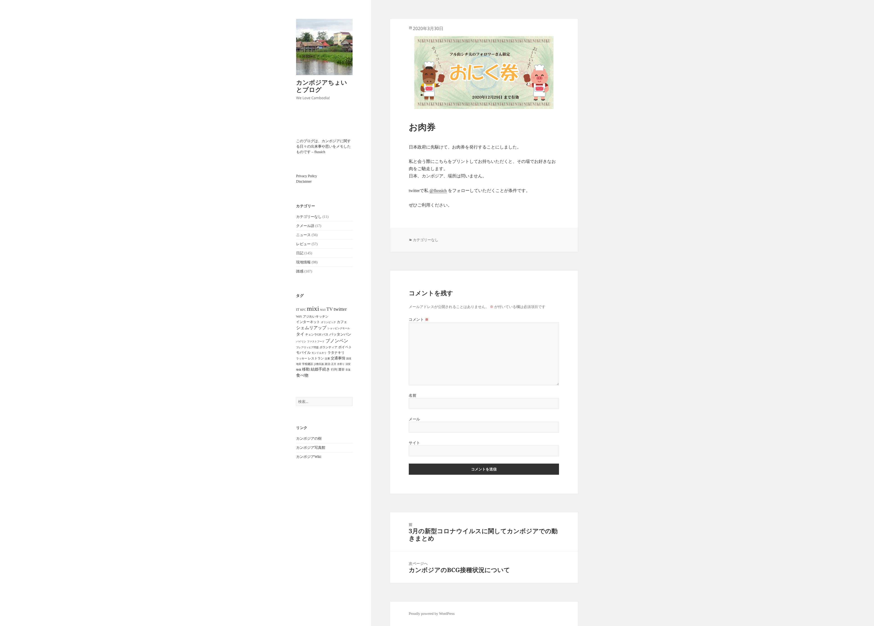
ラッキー (301, 358)
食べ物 (302, 375)
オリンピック (328, 322)
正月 (333, 364)
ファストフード (316, 341)
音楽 (348, 369)
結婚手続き (320, 369)
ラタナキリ (336, 352)
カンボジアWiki (308, 457)
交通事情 (338, 358)
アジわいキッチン (315, 316)
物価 (298, 369)
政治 (327, 364)
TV (329, 309)
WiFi (299, 316)
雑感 (299, 271)
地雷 (298, 364)
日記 (299, 253)
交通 (327, 358)
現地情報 (303, 262)
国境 (348, 358)
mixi (313, 308)
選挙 (341, 369)
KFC (303, 309)
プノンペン (336, 340)
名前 (412, 395)
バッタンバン (340, 334)
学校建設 (307, 364)
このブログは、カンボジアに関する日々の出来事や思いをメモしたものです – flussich (323, 146)
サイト (414, 442)
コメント (419, 319)
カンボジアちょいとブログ (321, 86)
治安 (348, 364)
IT (297, 309)
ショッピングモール (338, 328)
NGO (322, 309)
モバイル (303, 352)
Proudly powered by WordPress (432, 614)
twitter (340, 309)
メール (414, 419)
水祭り (341, 364)
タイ (300, 334)
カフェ (342, 322)
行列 (334, 369)
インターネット (308, 322)
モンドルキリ (319, 353)
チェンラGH (313, 334)
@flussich (438, 190)
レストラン (316, 358)
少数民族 (319, 364)
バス (325, 334)
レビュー (303, 244)
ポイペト (345, 347)
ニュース (303, 235)
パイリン (301, 341)
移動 (306, 369)
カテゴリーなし (309, 217)
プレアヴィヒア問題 (307, 347)
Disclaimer (304, 181)
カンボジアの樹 (309, 438)
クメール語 (305, 226)
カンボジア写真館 (310, 447)
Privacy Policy (306, 176)
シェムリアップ (311, 327)
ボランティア (328, 347)
